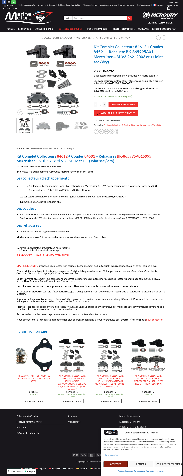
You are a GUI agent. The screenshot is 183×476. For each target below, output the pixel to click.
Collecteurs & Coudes (57, 37)
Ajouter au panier (123, 104)
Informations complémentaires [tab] (48, 148)
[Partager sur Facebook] (96, 131)
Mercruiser (84, 37)
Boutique (107, 125)
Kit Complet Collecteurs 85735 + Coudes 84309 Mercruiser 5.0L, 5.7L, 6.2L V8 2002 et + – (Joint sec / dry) (148, 380)
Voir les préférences (167, 464)
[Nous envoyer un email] (9, 2)
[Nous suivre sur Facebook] (4, 2)
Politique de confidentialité (144, 471)
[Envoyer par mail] (106, 131)
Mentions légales (90, 5)
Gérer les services (111, 455)
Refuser (141, 464)
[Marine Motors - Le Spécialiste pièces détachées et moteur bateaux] (30, 18)
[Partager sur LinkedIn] (117, 131)
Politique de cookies (125, 471)
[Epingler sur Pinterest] (111, 131)
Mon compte (74, 421)
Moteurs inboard (44, 29)
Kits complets (105, 37)
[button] (174, 2)
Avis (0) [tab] (70, 148)
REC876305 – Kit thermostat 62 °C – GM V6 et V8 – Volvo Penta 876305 (34, 378)
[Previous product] (164, 37)
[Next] (84, 79)
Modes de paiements (26, 5)
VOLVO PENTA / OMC (27, 432)
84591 (89, 156)
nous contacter (154, 319)
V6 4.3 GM (124, 37)
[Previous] (21, 79)
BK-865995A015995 (134, 156)
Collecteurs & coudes (70, 29)
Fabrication (24, 29)
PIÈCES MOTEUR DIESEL (124, 29)
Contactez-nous (143, 5)
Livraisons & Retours (46, 5)
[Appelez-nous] (13, 2)
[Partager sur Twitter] (101, 131)
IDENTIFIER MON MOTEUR (164, 29)
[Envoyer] (129, 18)
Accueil (11, 29)
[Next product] (158, 37)
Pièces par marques (97, 29)
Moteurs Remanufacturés (29, 421)
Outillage (143, 29)
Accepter (115, 464)
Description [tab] (22, 148)
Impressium (160, 471)
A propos (72, 416)
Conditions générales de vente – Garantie (117, 5)
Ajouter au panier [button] (34, 401)
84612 (62, 156)
